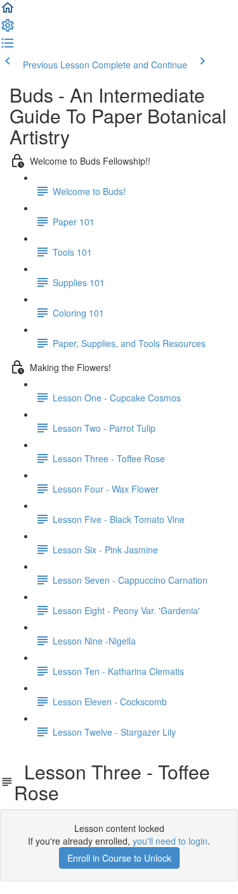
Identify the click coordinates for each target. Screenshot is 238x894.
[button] (7, 11)
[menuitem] (7, 29)
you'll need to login (170, 840)
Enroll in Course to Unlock (119, 858)
